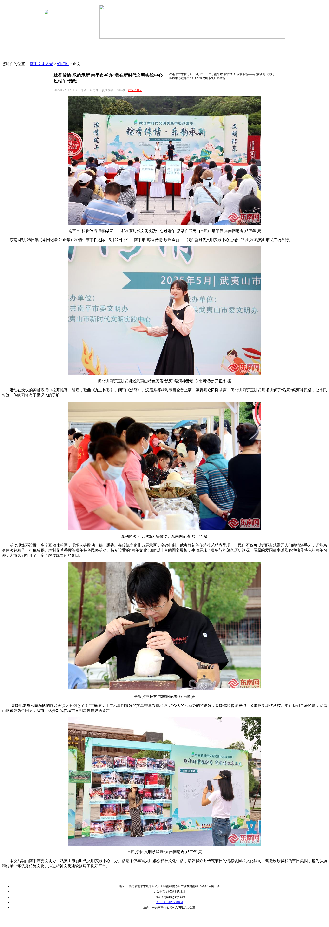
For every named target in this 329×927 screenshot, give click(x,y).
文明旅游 (100, 57)
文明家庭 (266, 49)
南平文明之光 (41, 64)
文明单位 (210, 49)
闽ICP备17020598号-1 (169, 902)
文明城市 (183, 49)
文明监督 (72, 57)
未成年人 (155, 49)
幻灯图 (63, 64)
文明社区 (238, 49)
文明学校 (210, 57)
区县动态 (100, 49)
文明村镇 (183, 57)
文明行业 (238, 57)
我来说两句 (135, 90)
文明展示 (266, 57)
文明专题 (127, 49)
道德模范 (155, 57)
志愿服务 (127, 57)
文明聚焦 (72, 49)
